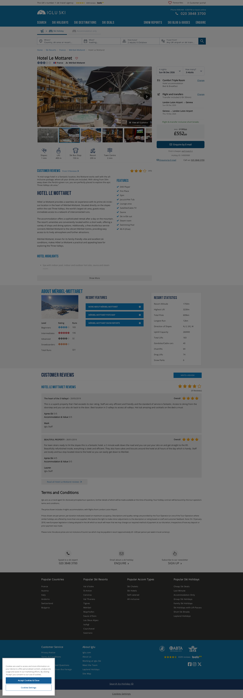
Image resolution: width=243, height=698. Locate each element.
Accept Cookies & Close (28, 680)
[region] (28, 677)
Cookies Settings (28, 687)
